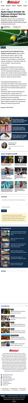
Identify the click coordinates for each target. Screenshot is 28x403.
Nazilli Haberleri (14, 335)
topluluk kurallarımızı (13, 215)
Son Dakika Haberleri (7, 383)
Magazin (19, 5)
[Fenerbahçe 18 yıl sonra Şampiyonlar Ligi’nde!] (7, 159)
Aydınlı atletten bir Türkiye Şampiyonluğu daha (20, 190)
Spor (8, 9)
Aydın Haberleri (5, 388)
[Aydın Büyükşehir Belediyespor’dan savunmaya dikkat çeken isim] (21, 171)
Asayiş (2, 5)
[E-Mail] (9, 149)
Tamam (14, 401)
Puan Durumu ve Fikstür (7, 380)
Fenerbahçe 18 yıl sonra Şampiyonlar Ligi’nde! (17, 312)
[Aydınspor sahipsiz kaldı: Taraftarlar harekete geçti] (21, 159)
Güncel (14, 5)
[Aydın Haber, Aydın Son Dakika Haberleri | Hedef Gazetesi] (13, 2)
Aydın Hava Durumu (7, 376)
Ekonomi (8, 5)
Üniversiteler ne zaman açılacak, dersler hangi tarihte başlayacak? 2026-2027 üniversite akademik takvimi (17, 331)
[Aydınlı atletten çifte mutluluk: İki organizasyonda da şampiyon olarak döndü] (7, 171)
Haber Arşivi (5, 384)
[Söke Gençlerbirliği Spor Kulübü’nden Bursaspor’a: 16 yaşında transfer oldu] (7, 184)
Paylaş (4, 47)
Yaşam (12, 328)
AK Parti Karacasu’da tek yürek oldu (18, 318)
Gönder (4, 210)
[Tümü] (26, 306)
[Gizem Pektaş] (4, 145)
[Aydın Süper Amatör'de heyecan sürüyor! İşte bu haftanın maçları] (14, 38)
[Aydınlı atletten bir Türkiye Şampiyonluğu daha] (21, 184)
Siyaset (25, 5)
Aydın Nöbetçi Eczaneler (8, 374)
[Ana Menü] (1, 2)
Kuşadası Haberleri (6, 390)
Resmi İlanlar (23, 390)
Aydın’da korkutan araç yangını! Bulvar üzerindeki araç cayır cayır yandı (17, 325)
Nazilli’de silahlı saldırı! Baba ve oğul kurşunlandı (17, 344)
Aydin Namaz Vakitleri (7, 377)
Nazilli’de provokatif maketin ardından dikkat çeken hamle (18, 338)
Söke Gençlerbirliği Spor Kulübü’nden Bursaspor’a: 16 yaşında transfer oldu (7, 190)
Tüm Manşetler (6, 382)
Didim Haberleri (22, 388)
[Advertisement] (14, 287)
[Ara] (26, 2)
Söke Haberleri (15, 390)
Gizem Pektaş (11, 144)
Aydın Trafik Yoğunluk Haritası (9, 379)
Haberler (3, 9)
